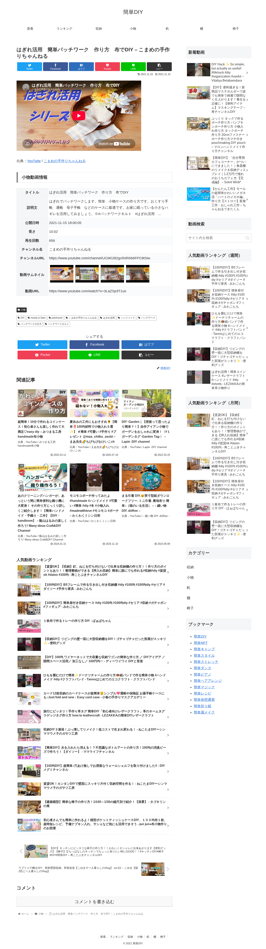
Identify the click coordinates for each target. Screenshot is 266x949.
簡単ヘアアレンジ (208, 681)
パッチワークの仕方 (31, 324)
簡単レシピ (202, 693)
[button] (247, 238)
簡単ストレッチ (206, 662)
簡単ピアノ (202, 674)
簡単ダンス (202, 668)
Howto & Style (38, 317)
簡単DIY (200, 636)
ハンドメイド (128, 317)
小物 (23, 309)
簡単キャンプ (204, 649)
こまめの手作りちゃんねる (65, 161)
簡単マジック (204, 687)
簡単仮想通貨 (204, 700)
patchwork (57, 317)
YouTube (34, 161)
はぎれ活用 (109, 317)
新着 (103, 936)
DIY (23, 317)
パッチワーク (148, 317)
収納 (190, 567)
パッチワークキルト (58, 324)
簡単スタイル (204, 656)
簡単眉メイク (204, 712)
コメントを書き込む (95, 901)
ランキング (116, 936)
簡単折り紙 (202, 706)
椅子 (190, 608)
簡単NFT (201, 643)
